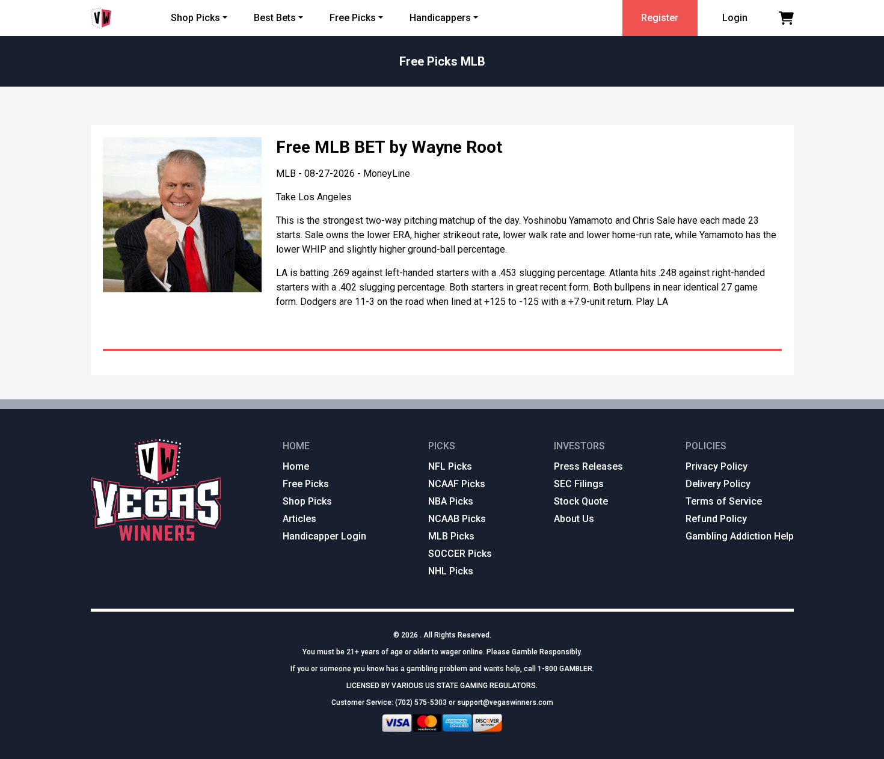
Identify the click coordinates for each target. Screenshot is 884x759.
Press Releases (588, 466)
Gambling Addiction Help (740, 536)
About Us (574, 518)
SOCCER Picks (460, 553)
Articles (299, 518)
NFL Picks (450, 466)
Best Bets (275, 17)
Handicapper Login (324, 536)
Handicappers (440, 17)
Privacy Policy (716, 466)
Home (296, 466)
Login (734, 17)
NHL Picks (450, 571)
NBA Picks (450, 501)
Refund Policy (716, 518)
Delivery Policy (718, 484)
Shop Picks (195, 17)
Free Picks (353, 17)
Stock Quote (581, 501)
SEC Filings (579, 484)
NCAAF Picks (456, 484)
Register (659, 17)
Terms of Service (724, 501)
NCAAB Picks (457, 518)
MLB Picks (451, 536)
